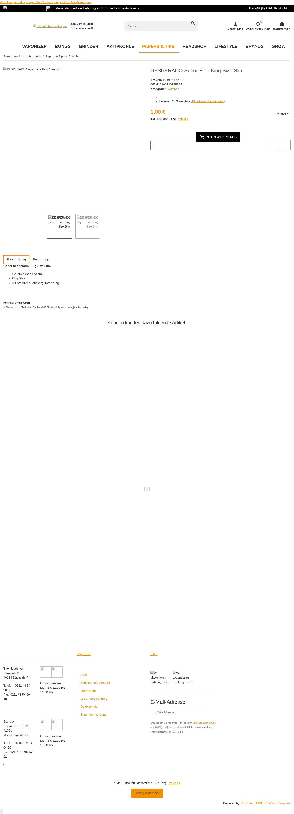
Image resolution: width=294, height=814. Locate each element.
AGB (83, 674)
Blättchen (173, 89)
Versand (183, 119)
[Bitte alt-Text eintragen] (50, 26)
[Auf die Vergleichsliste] (273, 145)
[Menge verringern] (153, 136)
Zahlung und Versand (95, 682)
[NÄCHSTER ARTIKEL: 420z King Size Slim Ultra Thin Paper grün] (290, 56)
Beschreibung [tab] (16, 259)
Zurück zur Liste (14, 56)
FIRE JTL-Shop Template (273, 803)
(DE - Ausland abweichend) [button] (208, 101)
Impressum (88, 690)
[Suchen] (193, 23)
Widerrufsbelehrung (93, 698)
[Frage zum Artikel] (285, 145)
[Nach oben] (1, 811)
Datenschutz (88, 706)
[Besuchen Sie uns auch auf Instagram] (3, 764)
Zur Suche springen (50, 2)
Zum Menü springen (77, 2)
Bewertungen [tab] (42, 259)
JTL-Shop (247, 803)
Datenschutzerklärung (204, 722)
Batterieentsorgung (93, 714)
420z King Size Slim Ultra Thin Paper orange (34, 635)
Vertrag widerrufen (147, 793)
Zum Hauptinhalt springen (18, 2)
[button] (256, 26)
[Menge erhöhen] (153, 154)
